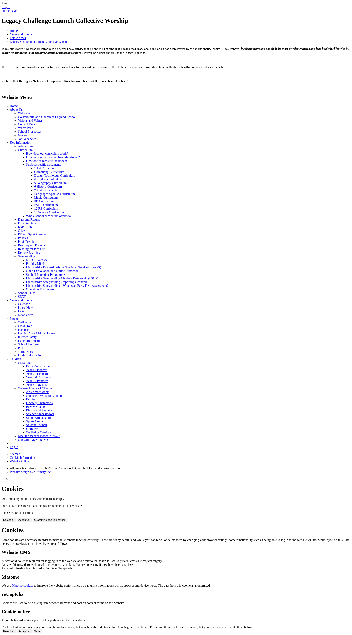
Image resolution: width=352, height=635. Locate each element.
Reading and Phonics (31, 245)
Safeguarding (26, 256)
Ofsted (22, 230)
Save (37, 631)
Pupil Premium (27, 241)
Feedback (24, 329)
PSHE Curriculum (46, 205)
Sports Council (35, 421)
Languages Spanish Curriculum (54, 194)
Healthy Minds (35, 263)
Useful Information (30, 355)
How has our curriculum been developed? (53, 157)
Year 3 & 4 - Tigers (38, 377)
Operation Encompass (40, 289)
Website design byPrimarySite (30, 472)
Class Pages (25, 362)
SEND (22, 296)
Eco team (32, 399)
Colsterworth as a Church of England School (47, 117)
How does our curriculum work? (47, 153)
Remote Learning (29, 252)
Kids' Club (25, 227)
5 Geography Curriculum (50, 183)
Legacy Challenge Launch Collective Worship (39, 41)
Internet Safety (27, 337)
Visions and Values (30, 120)
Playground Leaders (39, 410)
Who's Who (25, 128)
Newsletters (25, 315)
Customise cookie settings (50, 519)
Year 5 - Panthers (37, 381)
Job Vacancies (27, 139)
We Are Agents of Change (35, 388)
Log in (6, 7)
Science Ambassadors (40, 414)
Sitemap (15, 454)
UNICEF (32, 428)
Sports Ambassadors (39, 417)
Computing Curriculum (49, 172)
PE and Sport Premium (32, 234)
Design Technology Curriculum (54, 175)
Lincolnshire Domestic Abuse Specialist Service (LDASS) (63, 267)
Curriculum (25, 150)
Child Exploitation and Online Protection (52, 271)
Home (14, 30)
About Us (16, 109)
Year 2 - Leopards (37, 373)
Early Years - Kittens (39, 366)
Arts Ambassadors (38, 392)
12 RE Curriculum (46, 208)
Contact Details (28, 124)
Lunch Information (30, 340)
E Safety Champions (39, 403)
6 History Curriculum (48, 186)
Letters (22, 311)
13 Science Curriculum (49, 212)
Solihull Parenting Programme (45, 274)
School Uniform (28, 344)
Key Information (20, 142)
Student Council (36, 425)
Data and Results (29, 219)
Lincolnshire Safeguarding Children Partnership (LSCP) (62, 278)
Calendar (24, 304)
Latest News (18, 38)
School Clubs (26, 293)
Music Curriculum (46, 197)
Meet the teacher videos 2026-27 (39, 436)
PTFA (22, 348)
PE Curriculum (44, 201)
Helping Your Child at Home (36, 333)
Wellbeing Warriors (38, 432)
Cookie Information (22, 457)
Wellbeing (24, 322)
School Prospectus (30, 131)
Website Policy (19, 461)
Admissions (25, 146)
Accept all (24, 519)
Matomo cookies (22, 585)
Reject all (8, 519)
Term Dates (25, 351)
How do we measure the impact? (47, 161)
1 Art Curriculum (45, 168)
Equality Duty (27, 223)
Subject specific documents (43, 164)
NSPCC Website (37, 260)
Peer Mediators (35, 406)
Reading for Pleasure (31, 249)
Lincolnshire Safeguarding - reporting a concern (57, 282)
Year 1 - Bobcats (36, 370)
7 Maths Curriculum (47, 190)
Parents (14, 318)
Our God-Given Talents (33, 439)
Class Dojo (25, 326)
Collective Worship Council (44, 395)
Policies (23, 238)
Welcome (24, 113)
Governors (25, 135)
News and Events (21, 34)
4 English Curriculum (48, 179)
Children (15, 359)
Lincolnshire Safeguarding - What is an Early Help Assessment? (67, 285)
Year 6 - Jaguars (36, 384)
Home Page (9, 10)
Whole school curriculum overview (48, 216)
